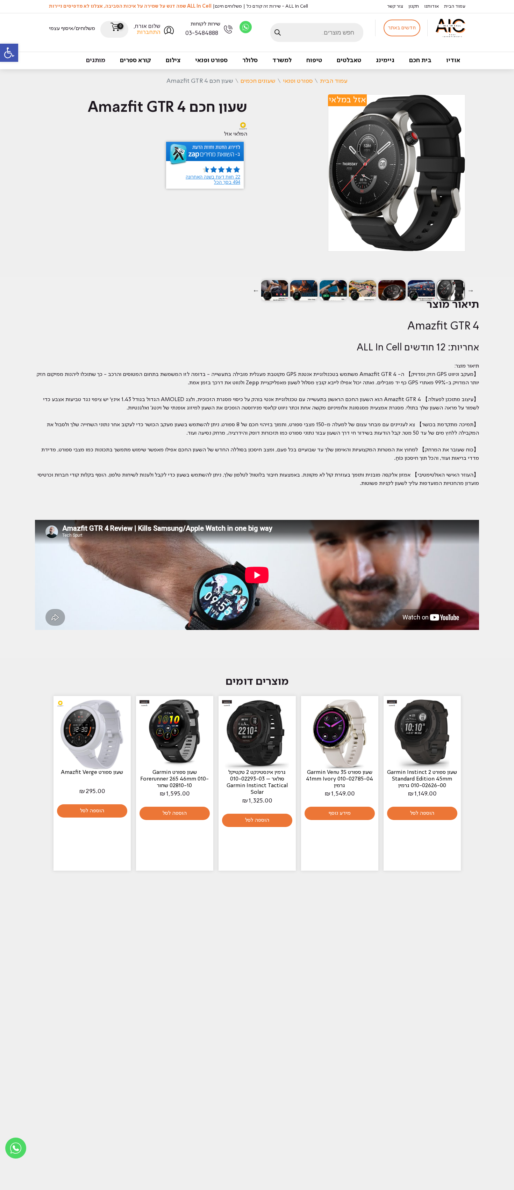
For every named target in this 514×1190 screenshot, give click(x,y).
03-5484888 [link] (201, 33)
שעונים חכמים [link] (258, 81)
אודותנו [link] (431, 6)
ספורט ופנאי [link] (211, 60)
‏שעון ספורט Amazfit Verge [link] (92, 772)
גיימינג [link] (385, 60)
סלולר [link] (250, 60)
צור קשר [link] (395, 6)
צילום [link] (173, 60)
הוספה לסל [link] (422, 813)
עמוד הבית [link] (454, 6)
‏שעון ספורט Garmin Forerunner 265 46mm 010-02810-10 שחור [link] (174, 779)
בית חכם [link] (420, 60)
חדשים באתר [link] (402, 28)
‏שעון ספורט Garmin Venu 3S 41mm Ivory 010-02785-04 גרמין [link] (339, 779)
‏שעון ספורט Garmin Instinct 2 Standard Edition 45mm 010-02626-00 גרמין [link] (422, 779)
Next (255, 290)
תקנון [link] (413, 6)
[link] (9, 53)
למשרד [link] (282, 60)
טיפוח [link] (314, 60)
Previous (470, 290)
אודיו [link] (453, 60)
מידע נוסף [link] (340, 813)
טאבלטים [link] (349, 60)
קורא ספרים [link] (135, 60)
